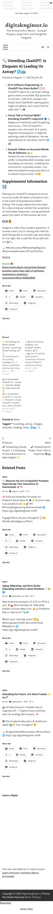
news (26, 427)
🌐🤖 (33, 427)
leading (18, 427)
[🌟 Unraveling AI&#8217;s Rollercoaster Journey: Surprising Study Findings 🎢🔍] (13, 358)
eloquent (7, 427)
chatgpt (37, 423)
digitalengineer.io (26, 25)
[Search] (48, 47)
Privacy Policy (26, 909)
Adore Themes (33, 897)
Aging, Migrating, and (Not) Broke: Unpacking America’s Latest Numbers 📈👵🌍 (26, 588)
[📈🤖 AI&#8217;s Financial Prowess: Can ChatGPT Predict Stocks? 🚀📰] (36, 356)
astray (28, 423)
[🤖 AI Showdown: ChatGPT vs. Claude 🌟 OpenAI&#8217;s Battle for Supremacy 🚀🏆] (13, 395)
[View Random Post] (42, 47)
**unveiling (17, 423)
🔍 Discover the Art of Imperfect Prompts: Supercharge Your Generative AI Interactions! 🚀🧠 (25, 483)
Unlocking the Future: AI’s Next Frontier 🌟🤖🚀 (26, 696)
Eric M (38, 77)
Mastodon (5, 902)
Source (6, 257)
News (17, 419)
